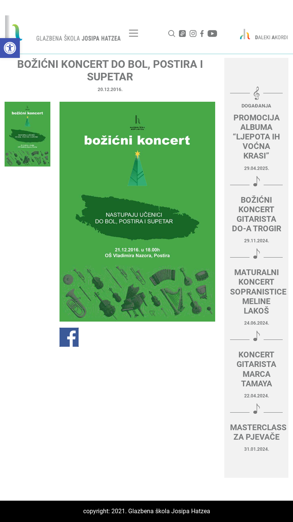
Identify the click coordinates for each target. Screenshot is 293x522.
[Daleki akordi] (260, 34)
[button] (10, 48)
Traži (171, 33)
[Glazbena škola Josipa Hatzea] (64, 29)
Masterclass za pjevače (256, 432)
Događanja (256, 106)
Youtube (212, 33)
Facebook (202, 33)
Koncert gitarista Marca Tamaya (256, 369)
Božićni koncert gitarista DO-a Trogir (256, 214)
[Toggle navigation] (133, 33)
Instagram (193, 33)
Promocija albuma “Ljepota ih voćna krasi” (256, 137)
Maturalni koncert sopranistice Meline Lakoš (256, 291)
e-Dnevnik (182, 33)
